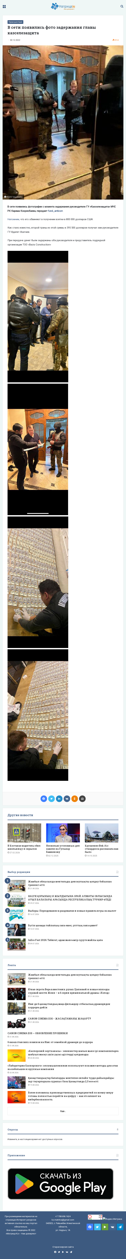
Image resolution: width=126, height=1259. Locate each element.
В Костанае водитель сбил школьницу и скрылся (24, 847)
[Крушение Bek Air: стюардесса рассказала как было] (101, 832)
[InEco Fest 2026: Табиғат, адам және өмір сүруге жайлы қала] (17, 944)
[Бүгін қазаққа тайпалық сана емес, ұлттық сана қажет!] (17, 930)
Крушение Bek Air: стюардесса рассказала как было (101, 848)
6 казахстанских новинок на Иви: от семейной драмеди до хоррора (50, 1042)
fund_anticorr (55, 210)
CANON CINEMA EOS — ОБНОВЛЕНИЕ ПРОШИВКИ (38, 1033)
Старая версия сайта (63, 1247)
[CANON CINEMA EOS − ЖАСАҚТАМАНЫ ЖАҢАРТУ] (17, 1023)
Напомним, (14, 219)
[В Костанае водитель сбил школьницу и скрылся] (24, 832)
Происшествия (15, 22)
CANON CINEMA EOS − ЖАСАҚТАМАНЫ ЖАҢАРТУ (59, 1018)
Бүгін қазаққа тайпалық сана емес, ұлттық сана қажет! (62, 925)
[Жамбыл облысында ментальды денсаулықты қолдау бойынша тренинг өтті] (17, 886)
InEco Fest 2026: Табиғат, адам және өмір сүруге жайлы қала (65, 940)
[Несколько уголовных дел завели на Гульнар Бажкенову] (63, 832)
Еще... (63, 1111)
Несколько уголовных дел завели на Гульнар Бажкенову (63, 848)
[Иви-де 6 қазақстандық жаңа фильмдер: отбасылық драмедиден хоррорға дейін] (17, 1008)
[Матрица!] (63, 6)
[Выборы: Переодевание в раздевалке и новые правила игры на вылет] (17, 915)
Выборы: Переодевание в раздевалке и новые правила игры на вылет (72, 910)
